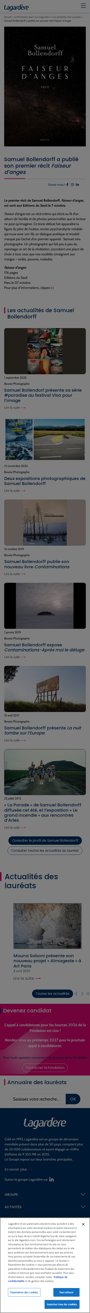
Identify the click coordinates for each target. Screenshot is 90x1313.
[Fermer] (83, 1224)
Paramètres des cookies (24, 1292)
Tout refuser (66, 1292)
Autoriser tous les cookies (62, 1304)
